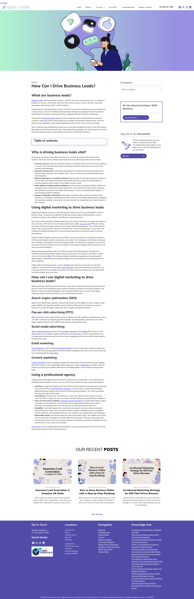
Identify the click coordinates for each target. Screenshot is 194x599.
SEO (33, 303)
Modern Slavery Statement (108, 545)
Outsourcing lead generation (71, 401)
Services (99, 7)
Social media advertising (41, 331)
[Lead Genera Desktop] (16, 7)
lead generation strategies (61, 389)
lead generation (49, 118)
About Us (101, 530)
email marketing (68, 267)
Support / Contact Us (39, 530)
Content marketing (38, 363)
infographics (85, 365)
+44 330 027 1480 (166, 7)
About (87, 7)
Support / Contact (145, 7)
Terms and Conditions (106, 542)
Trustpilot (3, 3)
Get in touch (36, 427)
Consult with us (131, 118)
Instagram (73, 331)
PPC (33, 317)
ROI (49, 256)
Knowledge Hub (128, 7)
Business (128, 108)
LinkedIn (84, 331)
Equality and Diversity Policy (109, 547)
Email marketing (38, 348)
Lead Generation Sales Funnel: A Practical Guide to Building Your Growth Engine (146, 585)
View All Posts (97, 514)
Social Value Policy (105, 549)
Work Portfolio (103, 535)
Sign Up (126, 156)
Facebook (65, 331)
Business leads (37, 100)
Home (79, 7)
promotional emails (64, 348)
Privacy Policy (103, 552)
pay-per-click (85, 224)
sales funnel (53, 353)
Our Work (112, 7)
